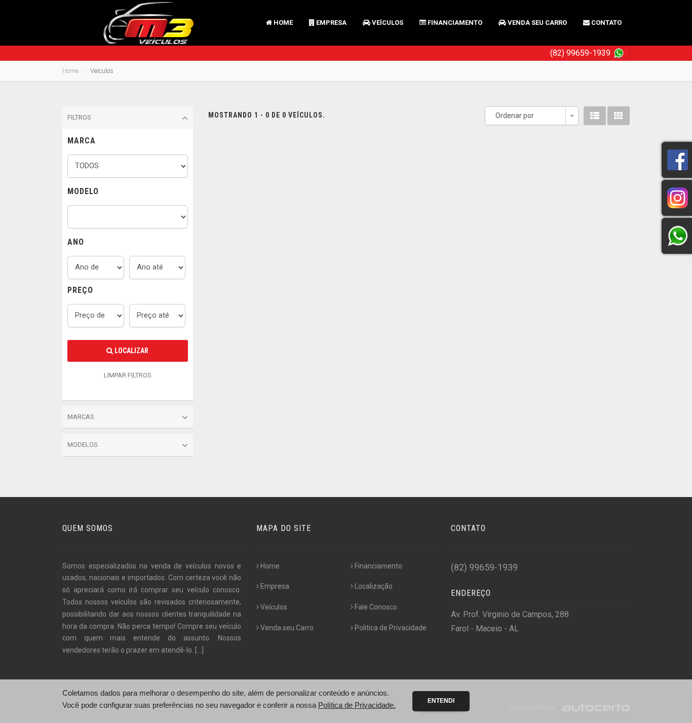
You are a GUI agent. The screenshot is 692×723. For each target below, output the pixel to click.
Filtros (79, 117)
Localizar (130, 351)
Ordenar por (514, 115)
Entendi (441, 700)
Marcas (80, 417)
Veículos (386, 22)
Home (282, 22)
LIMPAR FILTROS (127, 375)
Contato (606, 22)
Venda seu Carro (536, 22)
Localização (374, 586)
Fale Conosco (376, 607)
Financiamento (454, 22)
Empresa (331, 22)
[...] (199, 650)
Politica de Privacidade (391, 628)
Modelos (82, 444)
